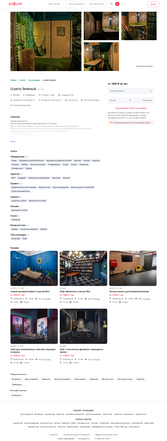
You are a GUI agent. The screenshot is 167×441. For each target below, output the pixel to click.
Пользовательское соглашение (76, 435)
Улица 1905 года (120, 427)
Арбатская (66, 423)
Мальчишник (80, 379)
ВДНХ (73, 423)
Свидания (94, 379)
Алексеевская (137, 423)
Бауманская (18, 423)
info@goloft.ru (84, 439)
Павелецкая (149, 423)
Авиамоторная (72, 427)
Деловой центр (83, 423)
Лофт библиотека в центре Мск (75, 291)
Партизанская (33, 427)
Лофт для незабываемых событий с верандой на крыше (32, 350)
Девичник (46, 379)
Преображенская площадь (102, 427)
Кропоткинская (46, 423)
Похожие (14, 248)
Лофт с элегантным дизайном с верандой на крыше (81, 350)
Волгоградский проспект (120, 423)
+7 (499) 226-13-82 (101, 439)
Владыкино (17, 395)
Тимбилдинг (17, 384)
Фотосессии (107, 414)
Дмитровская (85, 427)
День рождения (31, 379)
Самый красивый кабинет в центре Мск (29, 291)
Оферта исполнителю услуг (106, 435)
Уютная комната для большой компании (129, 291)
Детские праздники (62, 379)
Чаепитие (140, 379)
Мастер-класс (107, 379)
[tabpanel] (34, 268)
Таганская (61, 427)
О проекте (53, 435)
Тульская (94, 423)
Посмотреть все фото (144, 66)
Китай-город (104, 423)
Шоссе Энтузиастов (48, 427)
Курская (57, 423)
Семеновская (134, 427)
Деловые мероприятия (75, 414)
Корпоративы (50, 414)
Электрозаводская (31, 423)
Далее (13, 141)
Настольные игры (125, 379)
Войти (153, 4)
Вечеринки (16, 379)
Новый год (118, 414)
